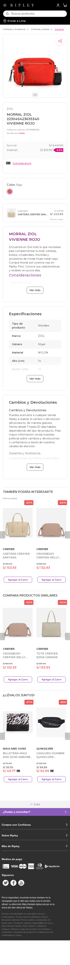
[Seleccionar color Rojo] (10, 192)
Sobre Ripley (10, 835)
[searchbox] (39, 14)
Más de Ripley (11, 846)
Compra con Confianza (16, 824)
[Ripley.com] (22, 5)
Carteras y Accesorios (14, 29)
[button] (65, 5)
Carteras (59, 29)
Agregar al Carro (18, 579)
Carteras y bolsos (40, 29)
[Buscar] (7, 14)
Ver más (35, 290)
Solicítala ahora (22, 163)
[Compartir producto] (60, 41)
